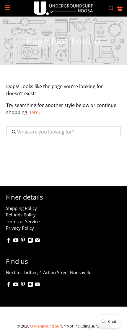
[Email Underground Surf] (37, 241)
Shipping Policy (21, 208)
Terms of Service (23, 221)
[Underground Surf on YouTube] (16, 241)
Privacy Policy (20, 228)
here (33, 112)
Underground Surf (46, 326)
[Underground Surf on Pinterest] (23, 241)
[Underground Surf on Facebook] (9, 241)
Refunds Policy (21, 215)
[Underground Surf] (63, 8)
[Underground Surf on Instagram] (30, 241)
